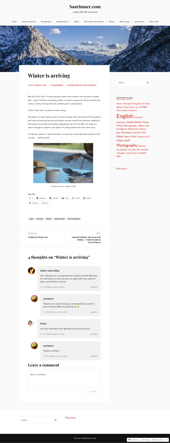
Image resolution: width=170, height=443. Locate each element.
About (14, 21)
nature (40, 219)
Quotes (141, 146)
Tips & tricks (131, 153)
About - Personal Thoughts (128, 103)
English (78, 85)
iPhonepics (126, 132)
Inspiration (121, 122)
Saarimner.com (85, 6)
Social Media (121, 149)
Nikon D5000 (130, 136)
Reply (95, 287)
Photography (46, 21)
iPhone (112, 21)
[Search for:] (133, 82)
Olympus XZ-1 (143, 136)
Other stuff (153, 21)
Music (76, 21)
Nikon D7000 (60, 219)
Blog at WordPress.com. (85, 438)
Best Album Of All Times (94, 21)
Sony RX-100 (134, 149)
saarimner (58, 85)
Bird (31, 219)
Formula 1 (138, 117)
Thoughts (120, 153)
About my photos (29, 21)
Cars (137, 107)
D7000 (71, 85)
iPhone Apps (125, 21)
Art (143, 103)
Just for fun (139, 21)
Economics (132, 110)
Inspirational (62, 21)
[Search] (147, 82)
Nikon (48, 219)
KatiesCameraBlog (49, 270)
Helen (43, 323)
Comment (92, 391)
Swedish (144, 149)
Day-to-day (121, 110)
